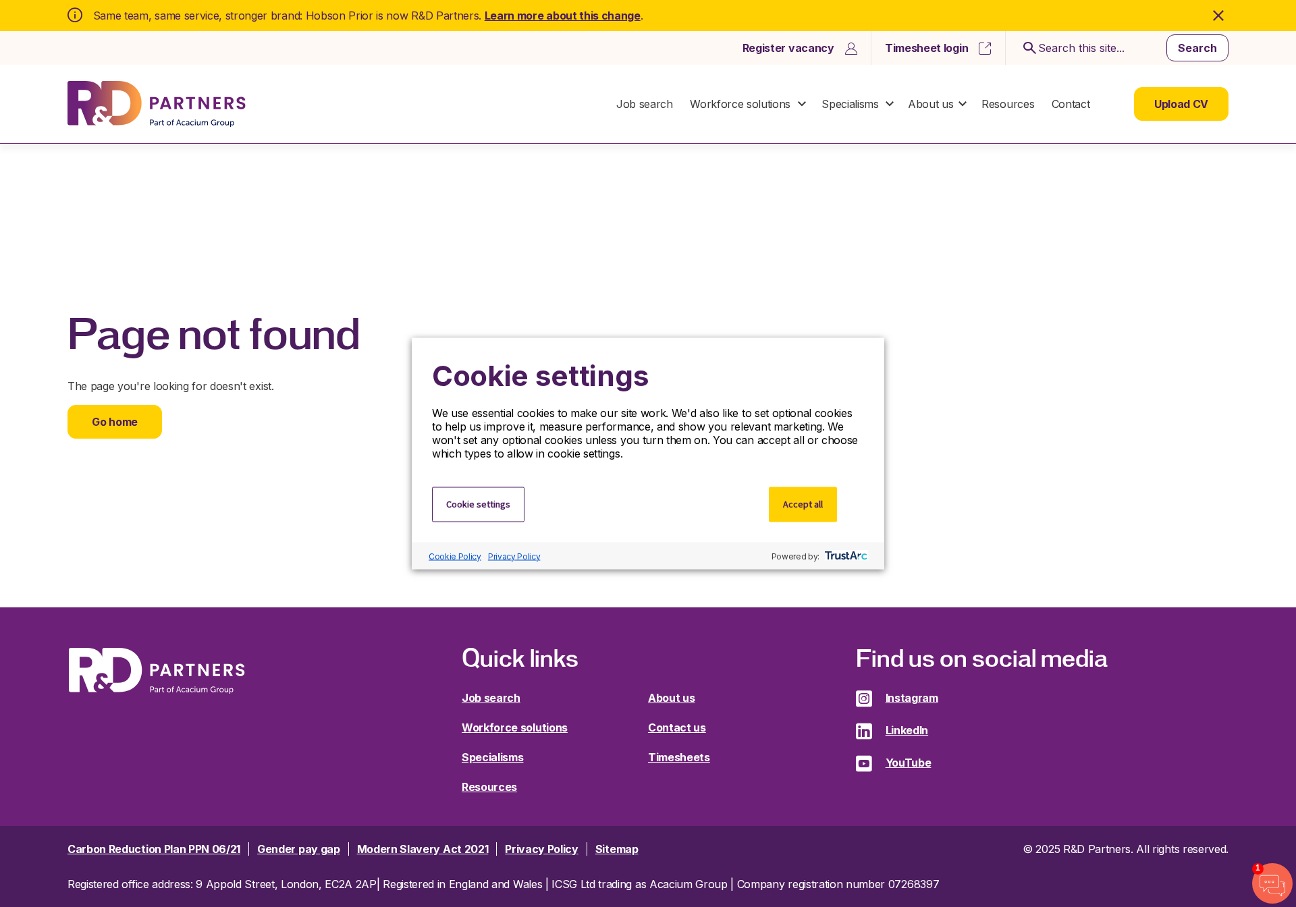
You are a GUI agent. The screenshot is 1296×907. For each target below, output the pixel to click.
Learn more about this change (563, 15)
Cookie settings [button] (478, 504)
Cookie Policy (455, 556)
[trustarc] (844, 556)
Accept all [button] (803, 504)
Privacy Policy (514, 556)
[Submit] (1027, 48)
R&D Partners (157, 104)
